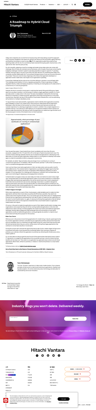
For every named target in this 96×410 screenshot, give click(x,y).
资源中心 (52, 369)
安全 (29, 385)
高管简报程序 (9, 388)
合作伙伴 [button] (65, 4)
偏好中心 (8, 385)
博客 (51, 377)
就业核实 (30, 382)
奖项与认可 (8, 390)
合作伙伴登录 (53, 380)
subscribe (75, 319)
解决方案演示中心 (54, 382)
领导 (7, 382)
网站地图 (88, 404)
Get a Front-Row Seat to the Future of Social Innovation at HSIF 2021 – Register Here (30, 249)
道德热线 (30, 380)
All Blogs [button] (14, 16)
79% (30, 61)
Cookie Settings (63, 402)
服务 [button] (58, 4)
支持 (29, 369)
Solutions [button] (51, 4)
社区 (29, 372)
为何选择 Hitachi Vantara (31, 4)
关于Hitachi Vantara (10, 369)
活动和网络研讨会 (10, 380)
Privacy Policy (73, 331)
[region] (42, 400)
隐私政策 (78, 404)
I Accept (63, 399)
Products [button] (42, 4)
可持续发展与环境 (10, 372)
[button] (72, 4)
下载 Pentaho (53, 385)
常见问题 (30, 377)
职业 (7, 375)
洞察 (51, 375)
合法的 (83, 404)
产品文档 (30, 375)
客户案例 (52, 372)
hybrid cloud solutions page (28, 246)
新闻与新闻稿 (9, 377)
